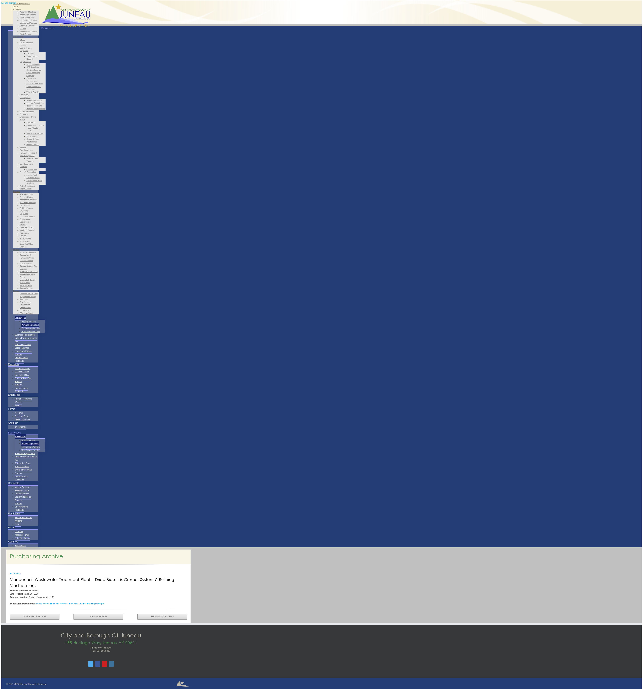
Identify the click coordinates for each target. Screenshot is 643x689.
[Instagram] (111, 664)
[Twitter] (90, 664)
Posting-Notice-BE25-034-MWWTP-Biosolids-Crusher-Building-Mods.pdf (69, 603)
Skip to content (8, 3)
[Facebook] (97, 664)
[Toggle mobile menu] (42, 22)
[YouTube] (104, 664)
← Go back (15, 573)
